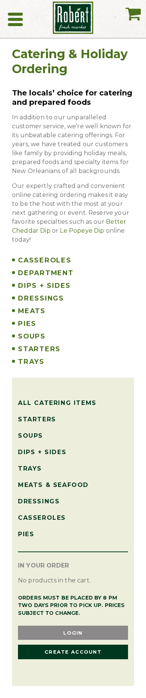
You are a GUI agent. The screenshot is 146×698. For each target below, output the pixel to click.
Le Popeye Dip (82, 230)
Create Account (73, 652)
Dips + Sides (42, 452)
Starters (37, 419)
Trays (30, 468)
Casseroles (42, 517)
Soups (30, 435)
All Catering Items (57, 402)
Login (72, 633)
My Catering (133, 28)
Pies (26, 534)
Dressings (39, 501)
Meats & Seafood (53, 484)
